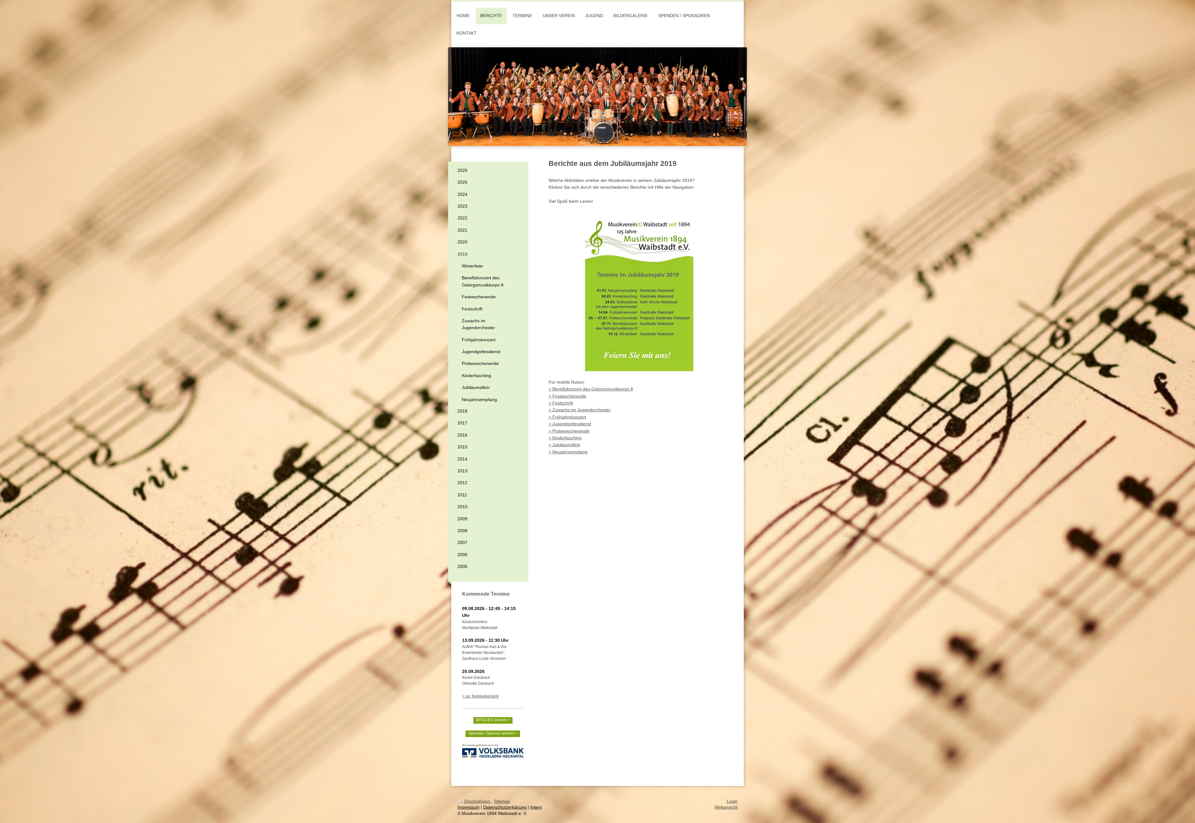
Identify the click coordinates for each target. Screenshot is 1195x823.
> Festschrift (561, 402)
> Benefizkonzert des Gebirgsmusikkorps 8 (591, 388)
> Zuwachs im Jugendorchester (580, 409)
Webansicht (726, 807)
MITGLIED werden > (493, 720)
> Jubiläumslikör (564, 444)
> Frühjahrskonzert (567, 416)
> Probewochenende (569, 430)
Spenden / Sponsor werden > (493, 733)
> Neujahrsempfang (568, 451)
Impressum (468, 807)
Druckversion (477, 801)
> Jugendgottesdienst (570, 423)
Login (732, 801)
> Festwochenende (567, 396)
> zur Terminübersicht (480, 696)
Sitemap (502, 801)
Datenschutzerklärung (505, 807)
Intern (536, 807)
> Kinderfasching (565, 437)
